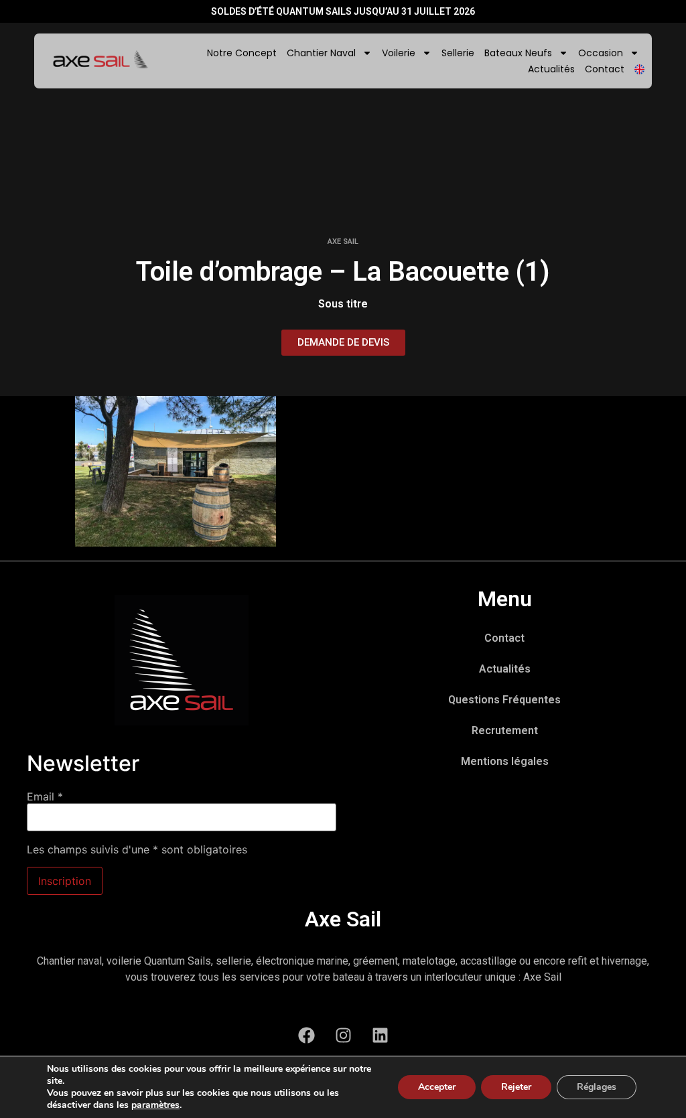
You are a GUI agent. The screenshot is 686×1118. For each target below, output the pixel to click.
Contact (604, 69)
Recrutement (505, 730)
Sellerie (457, 53)
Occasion (600, 53)
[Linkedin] (380, 1035)
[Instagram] (343, 1035)
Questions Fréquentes (504, 699)
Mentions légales (505, 761)
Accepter (437, 1086)
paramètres (155, 1105)
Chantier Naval (321, 53)
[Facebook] (306, 1035)
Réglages (596, 1086)
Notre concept (242, 53)
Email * (45, 796)
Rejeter (516, 1086)
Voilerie (398, 53)
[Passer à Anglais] (639, 69)
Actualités (551, 69)
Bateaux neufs (518, 53)
